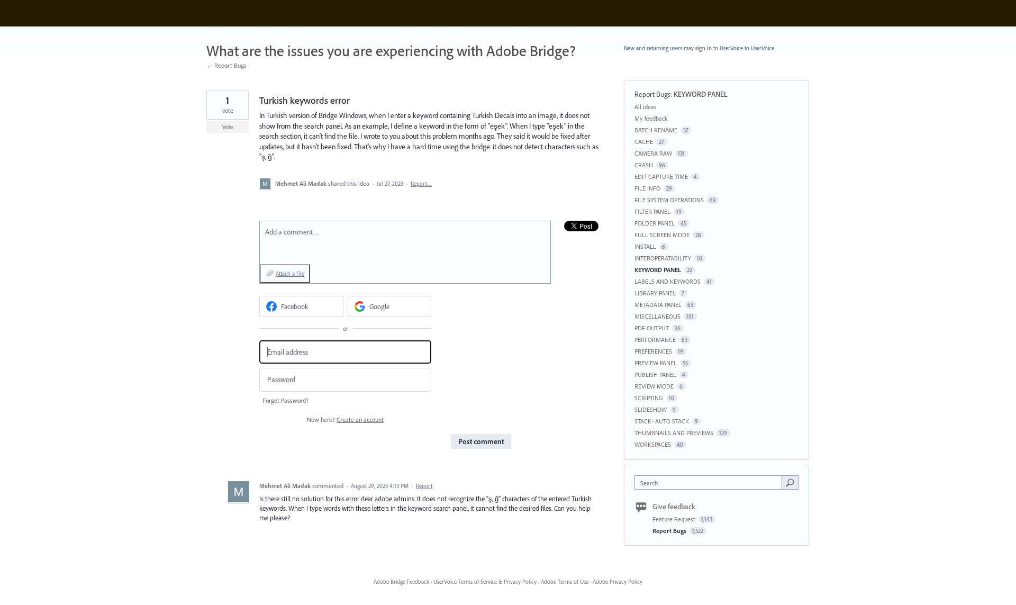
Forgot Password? (285, 400)
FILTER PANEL (652, 211)
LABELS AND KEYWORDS (667, 281)
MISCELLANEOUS (657, 316)
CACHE (643, 142)
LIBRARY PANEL (655, 293)
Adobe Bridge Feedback (401, 581)
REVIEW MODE (654, 386)
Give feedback (673, 506)
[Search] (790, 482)
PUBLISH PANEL (655, 374)
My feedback (651, 118)
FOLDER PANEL (654, 223)
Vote (227, 127)
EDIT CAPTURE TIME (661, 176)
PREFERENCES (653, 351)
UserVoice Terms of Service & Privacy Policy (485, 581)
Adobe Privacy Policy (617, 581)
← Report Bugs (226, 65)
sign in (703, 48)
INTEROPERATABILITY (662, 258)
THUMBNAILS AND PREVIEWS (673, 433)
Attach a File (290, 273)
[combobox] (711, 482)
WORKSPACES (652, 444)
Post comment (481, 441)
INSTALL (645, 246)
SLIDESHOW (650, 409)
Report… (421, 183)
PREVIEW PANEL (655, 363)
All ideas (645, 107)
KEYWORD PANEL (701, 94)
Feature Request (674, 519)
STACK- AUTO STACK (661, 421)
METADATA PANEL (658, 305)
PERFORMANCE (655, 340)
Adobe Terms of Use (564, 581)
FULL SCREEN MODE (662, 235)
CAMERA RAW (653, 153)
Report (424, 486)
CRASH (643, 165)
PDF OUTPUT (651, 328)
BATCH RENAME (655, 130)
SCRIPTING (648, 398)
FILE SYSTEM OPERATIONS (669, 200)
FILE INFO (647, 188)
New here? (345, 419)
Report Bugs (652, 94)
